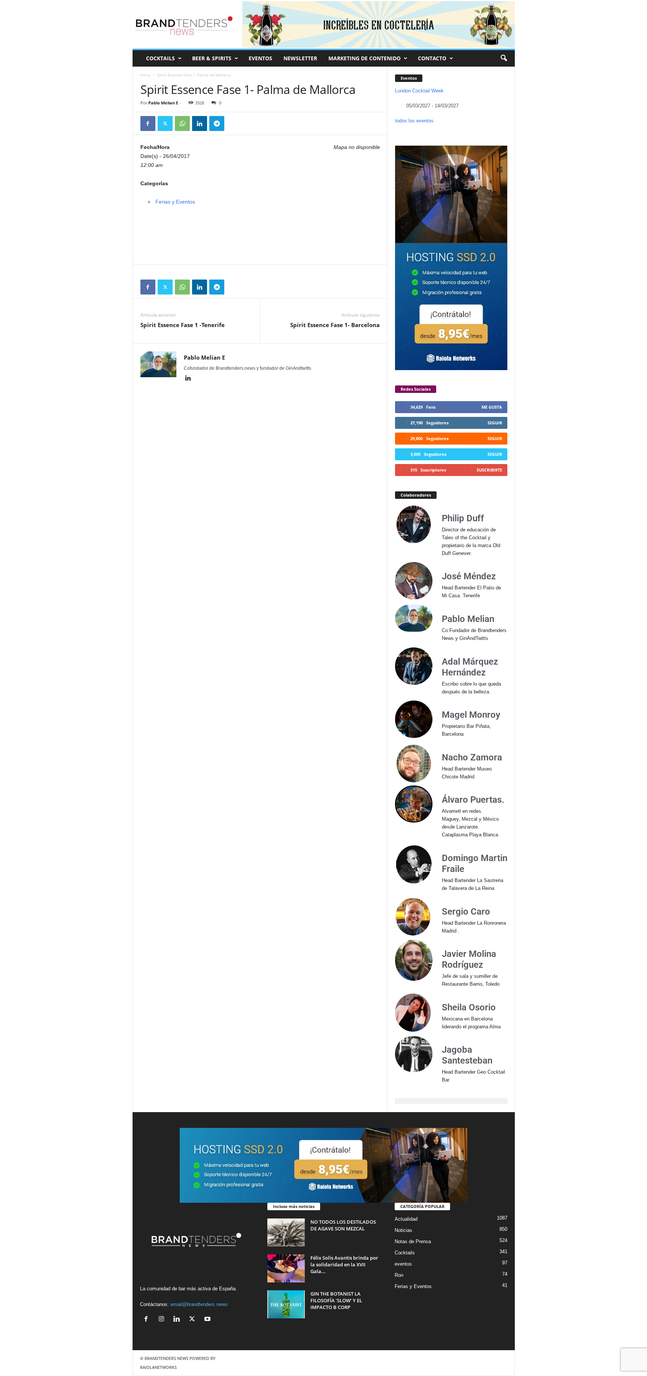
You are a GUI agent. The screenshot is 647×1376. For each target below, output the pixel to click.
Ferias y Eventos (175, 202)
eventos (403, 1264)
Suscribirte (489, 470)
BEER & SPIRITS (211, 58)
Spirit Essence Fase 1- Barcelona (335, 325)
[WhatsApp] (182, 123)
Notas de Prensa (413, 1241)
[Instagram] (163, 1319)
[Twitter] (165, 123)
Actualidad (406, 1219)
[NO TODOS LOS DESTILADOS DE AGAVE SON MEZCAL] (286, 1232)
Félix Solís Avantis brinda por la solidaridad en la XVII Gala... (344, 1264)
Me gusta (492, 407)
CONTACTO (432, 58)
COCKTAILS (160, 58)
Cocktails (405, 1253)
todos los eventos (414, 120)
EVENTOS (260, 58)
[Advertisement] (260, 243)
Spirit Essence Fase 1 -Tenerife (182, 325)
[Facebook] (147, 123)
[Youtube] (208, 1319)
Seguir (494, 422)
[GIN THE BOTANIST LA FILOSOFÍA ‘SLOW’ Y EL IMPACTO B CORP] (286, 1304)
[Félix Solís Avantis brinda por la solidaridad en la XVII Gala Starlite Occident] (286, 1268)
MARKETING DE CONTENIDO (364, 58)
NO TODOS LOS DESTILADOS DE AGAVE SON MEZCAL (343, 1225)
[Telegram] (216, 123)
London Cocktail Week (419, 91)
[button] (503, 58)
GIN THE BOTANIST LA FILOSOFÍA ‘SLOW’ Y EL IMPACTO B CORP (336, 1300)
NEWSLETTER (300, 58)
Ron (399, 1275)
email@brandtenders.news (199, 1304)
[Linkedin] (199, 123)
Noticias (403, 1230)
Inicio (145, 74)
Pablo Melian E (163, 103)
